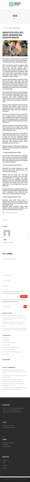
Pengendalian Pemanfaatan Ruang (10, 351)
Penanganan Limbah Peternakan (10, 347)
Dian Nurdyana (6, 387)
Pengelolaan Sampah (7, 349)
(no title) (4, 326)
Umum (4, 354)
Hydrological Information (8, 442)
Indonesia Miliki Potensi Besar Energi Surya (12, 315)
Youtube (4, 468)
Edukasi (4, 337)
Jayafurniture (5, 379)
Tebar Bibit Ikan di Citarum (8, 427)
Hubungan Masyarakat (8, 342)
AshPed (4, 370)
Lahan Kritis (5, 444)
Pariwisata (5, 344)
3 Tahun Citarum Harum (8, 425)
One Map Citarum (6, 446)
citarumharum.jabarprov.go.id (14, 412)
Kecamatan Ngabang (7, 383)
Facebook (4, 465)
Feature (11, 28)
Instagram (5, 460)
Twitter (4, 462)
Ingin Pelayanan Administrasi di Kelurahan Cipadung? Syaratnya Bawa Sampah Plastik (14, 371)
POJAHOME (5, 375)
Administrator (16, 28)
